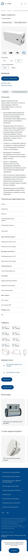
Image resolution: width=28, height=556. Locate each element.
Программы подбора (6, 85)
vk (7, 512)
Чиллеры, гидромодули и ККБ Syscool (11, 490)
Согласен (14, 550)
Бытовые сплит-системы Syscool (10, 507)
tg (3, 512)
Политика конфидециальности (8, 539)
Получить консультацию (10, 78)
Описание (5, 92)
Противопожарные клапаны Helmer (10, 486)
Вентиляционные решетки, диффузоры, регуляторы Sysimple (11, 481)
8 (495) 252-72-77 (5, 535)
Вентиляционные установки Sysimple (11, 476)
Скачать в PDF (7, 387)
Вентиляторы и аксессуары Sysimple (11, 472)
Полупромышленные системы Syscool (11, 503)
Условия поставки (5, 83)
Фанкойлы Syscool (6, 494)
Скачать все (6, 379)
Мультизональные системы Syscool (10, 498)
